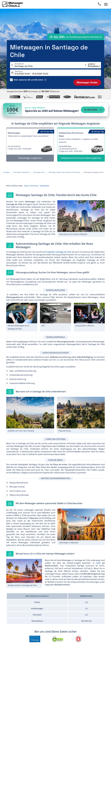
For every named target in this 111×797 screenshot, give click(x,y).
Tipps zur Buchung (31, 185)
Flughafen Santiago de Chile (58, 251)
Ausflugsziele (44, 185)
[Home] (12, 4)
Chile (98, 562)
